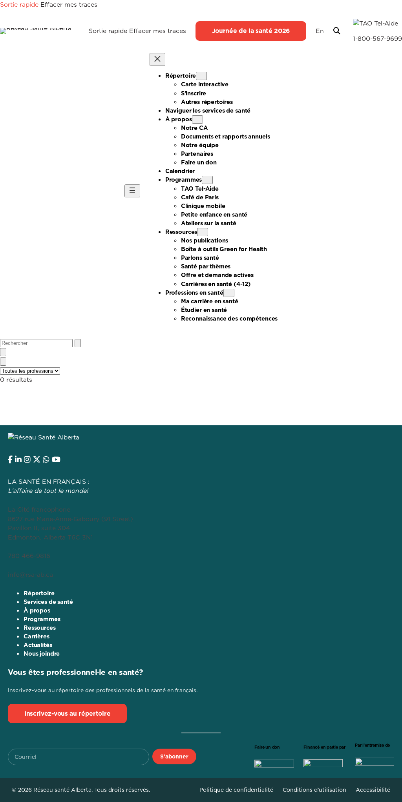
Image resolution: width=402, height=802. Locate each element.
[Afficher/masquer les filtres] (3, 361)
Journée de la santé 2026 (251, 30)
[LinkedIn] (18, 459)
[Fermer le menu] (157, 59)
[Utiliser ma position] (78, 343)
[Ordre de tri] (3, 352)
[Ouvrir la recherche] (337, 31)
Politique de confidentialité (236, 790)
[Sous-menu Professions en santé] (228, 293)
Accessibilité (373, 790)
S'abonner (174, 756)
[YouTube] (56, 459)
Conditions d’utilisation (314, 790)
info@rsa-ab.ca (30, 574)
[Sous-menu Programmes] (207, 180)
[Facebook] (10, 459)
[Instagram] (27, 459)
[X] (36, 459)
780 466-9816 (29, 555)
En (320, 30)
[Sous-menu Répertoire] (201, 76)
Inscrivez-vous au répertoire (67, 713)
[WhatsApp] (46, 459)
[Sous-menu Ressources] (202, 232)
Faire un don (267, 747)
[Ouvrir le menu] (132, 190)
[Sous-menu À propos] (197, 119)
